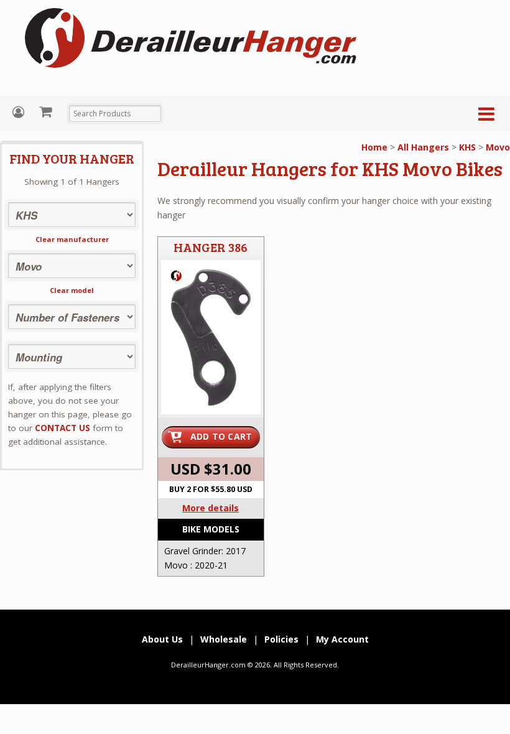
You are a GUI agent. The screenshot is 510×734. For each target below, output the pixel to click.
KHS (467, 147)
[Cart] (47, 111)
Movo (498, 147)
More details (210, 508)
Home (374, 147)
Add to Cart (221, 436)
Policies (281, 639)
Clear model (72, 290)
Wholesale (223, 639)
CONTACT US (62, 428)
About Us (162, 639)
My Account (19, 112)
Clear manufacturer (72, 239)
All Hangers (423, 147)
